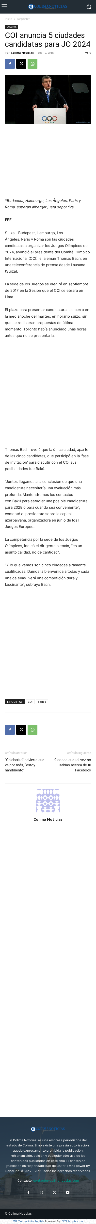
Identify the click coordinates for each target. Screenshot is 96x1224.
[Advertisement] (48, 161)
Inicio (8, 19)
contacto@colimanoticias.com (56, 1180)
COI (30, 701)
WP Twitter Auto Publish (28, 1221)
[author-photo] (48, 812)
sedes (42, 701)
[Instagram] (41, 1192)
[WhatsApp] (32, 64)
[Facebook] (10, 64)
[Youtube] (67, 1192)
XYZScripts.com (72, 1221)
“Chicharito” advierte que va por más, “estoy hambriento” (24, 765)
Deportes (23, 19)
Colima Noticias (22, 52)
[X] (21, 64)
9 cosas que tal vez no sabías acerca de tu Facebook (72, 765)
